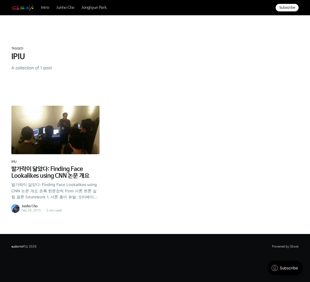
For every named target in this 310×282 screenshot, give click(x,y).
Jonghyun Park (94, 7)
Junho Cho (65, 7)
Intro (45, 7)
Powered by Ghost (285, 247)
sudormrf (17, 247)
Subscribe (287, 8)
